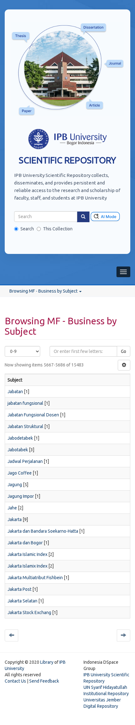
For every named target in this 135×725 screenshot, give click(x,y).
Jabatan (15, 391)
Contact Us (15, 681)
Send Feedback (44, 681)
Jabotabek (18, 449)
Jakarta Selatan (22, 600)
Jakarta (15, 519)
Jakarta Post (19, 589)
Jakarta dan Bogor (25, 542)
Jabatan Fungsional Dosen (33, 414)
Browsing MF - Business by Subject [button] (43, 291)
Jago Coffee (20, 472)
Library (46, 662)
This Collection (58, 228)
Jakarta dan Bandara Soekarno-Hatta (43, 531)
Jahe (12, 507)
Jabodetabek (20, 438)
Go (123, 351)
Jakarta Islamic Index (27, 554)
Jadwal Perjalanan (25, 461)
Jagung (15, 484)
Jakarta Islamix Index (27, 565)
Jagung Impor (21, 496)
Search (27, 228)
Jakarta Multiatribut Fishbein (35, 577)
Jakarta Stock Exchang (29, 612)
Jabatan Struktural (25, 426)
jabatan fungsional (25, 403)
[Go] (83, 216)
